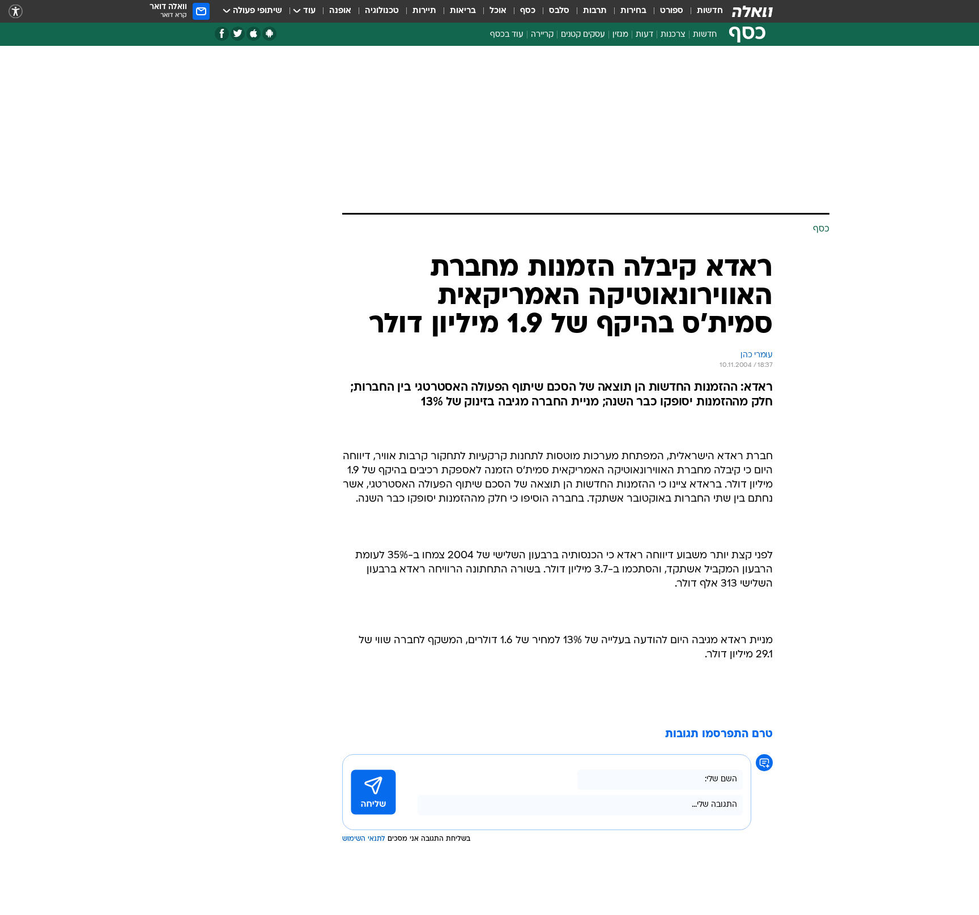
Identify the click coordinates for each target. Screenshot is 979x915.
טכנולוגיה (382, 11)
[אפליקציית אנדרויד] (269, 34)
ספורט (671, 11)
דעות (644, 35)
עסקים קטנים (583, 35)
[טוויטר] (238, 34)
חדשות (710, 11)
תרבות (595, 11)
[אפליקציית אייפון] (253, 34)
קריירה (542, 35)
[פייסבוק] (222, 34)
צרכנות (673, 35)
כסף (527, 11)
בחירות (633, 11)
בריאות (463, 11)
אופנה (340, 11)
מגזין (620, 35)
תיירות (424, 11)
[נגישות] (15, 12)
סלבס (559, 11)
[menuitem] (703, 11)
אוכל (498, 11)
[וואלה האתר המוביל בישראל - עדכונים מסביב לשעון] (752, 11)
